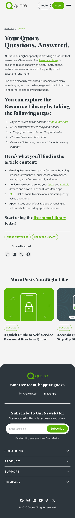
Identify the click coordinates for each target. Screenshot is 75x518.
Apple (51, 184)
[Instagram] (28, 500)
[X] (53, 500)
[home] (15, 5)
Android (64, 184)
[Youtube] (41, 500)
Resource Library (48, 60)
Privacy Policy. (52, 438)
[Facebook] (22, 500)
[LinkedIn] (34, 500)
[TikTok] (47, 500)
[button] (67, 5)
